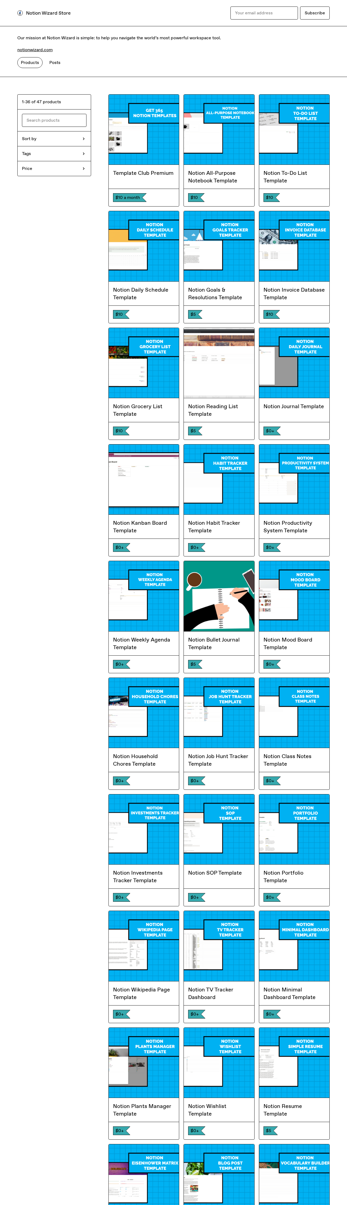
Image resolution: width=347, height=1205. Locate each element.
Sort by (29, 138)
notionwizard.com (35, 49)
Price (27, 168)
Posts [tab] (54, 62)
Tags (26, 153)
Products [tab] (30, 62)
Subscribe (315, 12)
